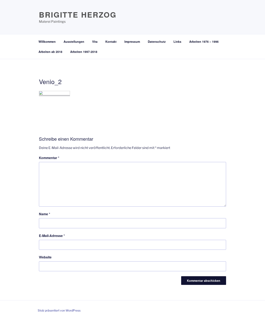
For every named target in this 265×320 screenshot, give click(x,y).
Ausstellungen (74, 41)
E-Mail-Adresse (52, 235)
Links (177, 41)
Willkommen (47, 41)
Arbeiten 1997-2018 (83, 52)
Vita (95, 41)
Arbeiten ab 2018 (50, 52)
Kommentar (49, 157)
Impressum (132, 41)
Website (45, 257)
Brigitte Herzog (78, 14)
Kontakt (111, 41)
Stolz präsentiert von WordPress (59, 310)
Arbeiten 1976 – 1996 (204, 41)
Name (44, 214)
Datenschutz (157, 41)
